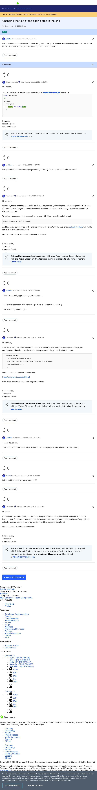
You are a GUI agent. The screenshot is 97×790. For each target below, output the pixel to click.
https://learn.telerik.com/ (24, 557)
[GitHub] (10, 685)
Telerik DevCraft (7, 589)
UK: (19, 660)
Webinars (9, 627)
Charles (8, 39)
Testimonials (10, 647)
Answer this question (14, 577)
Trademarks (5, 770)
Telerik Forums (9, 8)
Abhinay (9, 165)
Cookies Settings (35, 785)
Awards (8, 732)
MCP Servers (6, 598)
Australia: (21, 666)
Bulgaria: (21, 664)
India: (20, 662)
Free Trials (9, 604)
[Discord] (10, 687)
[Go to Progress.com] (7, 718)
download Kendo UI (19, 136)
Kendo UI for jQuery (24, 8)
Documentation (11, 618)
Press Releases (11, 735)
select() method (75, 227)
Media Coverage (12, 737)
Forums (8, 622)
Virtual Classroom (13, 633)
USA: (19, 658)
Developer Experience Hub (17, 614)
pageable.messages (51, 92)
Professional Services (14, 629)
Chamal (9, 475)
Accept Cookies (12, 785)
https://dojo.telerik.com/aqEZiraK (16, 377)
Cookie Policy (68, 778)
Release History (12, 620)
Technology (10, 730)
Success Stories (12, 645)
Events (8, 635)
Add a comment (10, 55)
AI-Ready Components (22, 598)
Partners (8, 631)
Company (9, 728)
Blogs (7, 624)
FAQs (7, 637)
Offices (8, 741)
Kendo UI (4, 593)
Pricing (8, 606)
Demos (8, 616)
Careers (8, 739)
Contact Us (10, 655)
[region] (48, 780)
